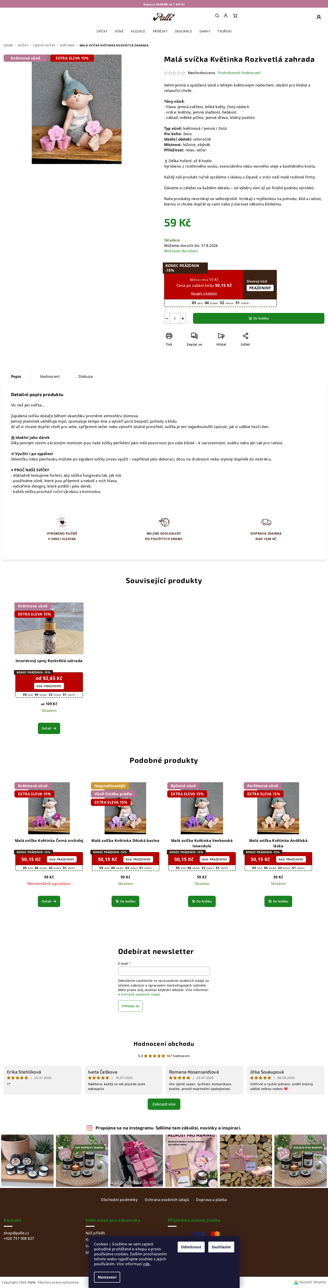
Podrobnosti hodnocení (239, 72)
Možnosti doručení (181, 250)
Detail (46, 728)
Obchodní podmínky (119, 1199)
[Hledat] (217, 15)
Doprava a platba (211, 1199)
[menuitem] (226, 15)
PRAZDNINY (260, 287)
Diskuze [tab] (85, 376)
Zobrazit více (163, 1104)
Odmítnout (191, 1247)
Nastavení (107, 1277)
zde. (147, 1263)
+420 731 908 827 (19, 1238)
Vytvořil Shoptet (312, 1282)
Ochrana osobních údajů (167, 1199)
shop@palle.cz (16, 1233)
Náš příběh (95, 1233)
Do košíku (261, 318)
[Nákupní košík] (235, 15)
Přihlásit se (130, 1006)
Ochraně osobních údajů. (141, 994)
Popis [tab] (16, 376)
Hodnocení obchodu (164, 1043)
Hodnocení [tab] (50, 376)
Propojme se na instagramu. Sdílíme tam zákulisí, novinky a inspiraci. (168, 1127)
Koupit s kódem (204, 293)
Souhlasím (221, 1247)
